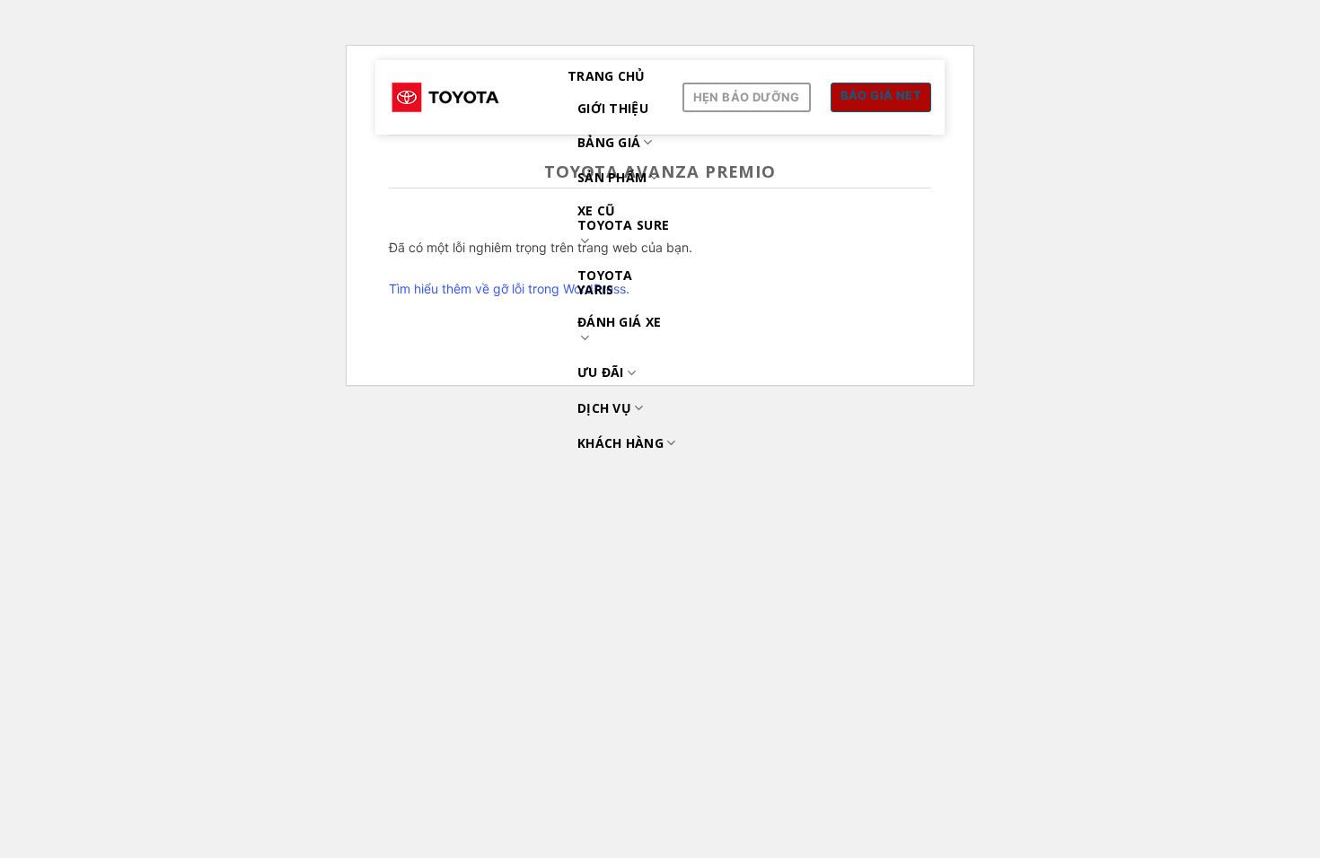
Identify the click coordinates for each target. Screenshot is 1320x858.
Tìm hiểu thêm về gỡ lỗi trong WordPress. (509, 288)
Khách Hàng (620, 442)
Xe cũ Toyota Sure (623, 217)
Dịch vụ (604, 407)
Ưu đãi (600, 372)
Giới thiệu (612, 108)
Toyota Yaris (605, 282)
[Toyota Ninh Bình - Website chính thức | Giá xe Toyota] (465, 97)
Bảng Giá (608, 142)
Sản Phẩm (612, 177)
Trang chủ (607, 75)
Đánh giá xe (619, 321)
